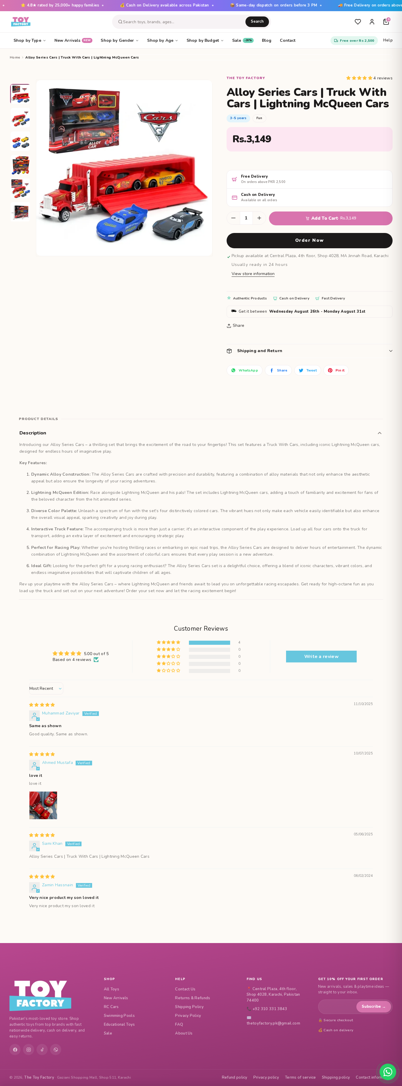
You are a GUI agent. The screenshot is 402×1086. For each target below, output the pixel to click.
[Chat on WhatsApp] (388, 1072)
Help (388, 40)
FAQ (179, 1024)
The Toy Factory (39, 1077)
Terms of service (300, 1077)
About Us (183, 1033)
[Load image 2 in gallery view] (20, 118)
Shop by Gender (117, 40)
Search (257, 21)
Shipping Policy (189, 1007)
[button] (359, 78)
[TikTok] (42, 1049)
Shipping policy (336, 1077)
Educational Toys (119, 1024)
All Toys (111, 989)
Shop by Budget (203, 40)
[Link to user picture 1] (43, 805)
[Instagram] (28, 1049)
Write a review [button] (321, 656)
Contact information (374, 1077)
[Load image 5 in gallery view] (20, 188)
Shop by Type (27, 40)
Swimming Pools (119, 1015)
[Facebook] (15, 1049)
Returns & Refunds (192, 998)
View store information (253, 274)
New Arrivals (72, 40)
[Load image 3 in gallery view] (20, 141)
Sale (242, 40)
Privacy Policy (188, 1015)
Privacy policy (266, 1077)
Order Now (309, 240)
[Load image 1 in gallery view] (20, 94)
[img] (42, 705)
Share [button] (239, 325)
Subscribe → (374, 1006)
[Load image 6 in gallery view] (20, 212)
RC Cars (111, 1007)
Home (15, 57)
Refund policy (234, 1077)
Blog (267, 40)
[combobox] (184, 22)
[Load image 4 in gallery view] (20, 165)
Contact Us (185, 989)
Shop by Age (160, 40)
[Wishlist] (357, 21)
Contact (288, 40)
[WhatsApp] (55, 1049)
